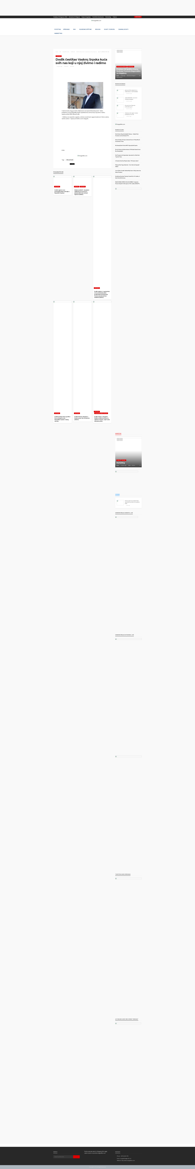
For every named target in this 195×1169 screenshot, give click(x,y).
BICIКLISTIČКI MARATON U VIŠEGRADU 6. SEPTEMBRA (131, 91)
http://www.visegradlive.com (128, 1160)
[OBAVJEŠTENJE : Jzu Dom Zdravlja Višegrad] (120, 99)
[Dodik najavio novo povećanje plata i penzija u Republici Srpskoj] (62, 182)
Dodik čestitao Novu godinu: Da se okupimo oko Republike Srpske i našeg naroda (62, 419)
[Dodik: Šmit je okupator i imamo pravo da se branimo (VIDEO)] (82, 358)
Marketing (108, 17)
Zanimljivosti (123, 29)
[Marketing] (128, 452)
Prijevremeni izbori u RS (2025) (101, 413)
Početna (57, 29)
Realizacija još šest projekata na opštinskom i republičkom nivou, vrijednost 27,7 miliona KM (128, 70)
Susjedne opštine (85, 29)
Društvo (76, 186)
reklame (123, 460)
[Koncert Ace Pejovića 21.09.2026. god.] (120, 107)
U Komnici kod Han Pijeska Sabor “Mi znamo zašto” (127, 160)
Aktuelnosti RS (120, 64)
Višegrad (66, 29)
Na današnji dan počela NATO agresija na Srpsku (126, 145)
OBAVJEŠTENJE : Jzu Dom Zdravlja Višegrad (131, 98)
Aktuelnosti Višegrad (74, 17)
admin (117, 75)
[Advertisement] (13, 7)
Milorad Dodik (69, 160)
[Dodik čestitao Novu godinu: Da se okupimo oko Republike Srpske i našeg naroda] (62, 358)
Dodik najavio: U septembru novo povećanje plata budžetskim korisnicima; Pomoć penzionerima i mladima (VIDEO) (102, 294)
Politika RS (59, 56)
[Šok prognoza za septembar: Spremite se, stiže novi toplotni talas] (120, 502)
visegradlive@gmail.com (125, 1158)
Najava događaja (86, 17)
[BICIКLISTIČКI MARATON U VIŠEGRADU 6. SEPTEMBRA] (120, 92)
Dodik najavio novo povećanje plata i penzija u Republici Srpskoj (61, 191)
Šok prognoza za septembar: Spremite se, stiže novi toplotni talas (132, 502)
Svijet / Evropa (109, 29)
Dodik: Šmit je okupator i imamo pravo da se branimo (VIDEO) (82, 418)
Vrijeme (115, 17)
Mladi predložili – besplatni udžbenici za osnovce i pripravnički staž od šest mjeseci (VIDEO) (81, 192)
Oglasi (118, 460)
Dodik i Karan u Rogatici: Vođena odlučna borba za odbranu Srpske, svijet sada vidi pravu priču (102, 419)
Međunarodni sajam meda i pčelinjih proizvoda (131, 113)
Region (97, 29)
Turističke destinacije (98, 17)
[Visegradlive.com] (97, 21)
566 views (72, 66)
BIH (74, 29)
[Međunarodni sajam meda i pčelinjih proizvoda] (120, 115)
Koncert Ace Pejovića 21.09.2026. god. (130, 106)
